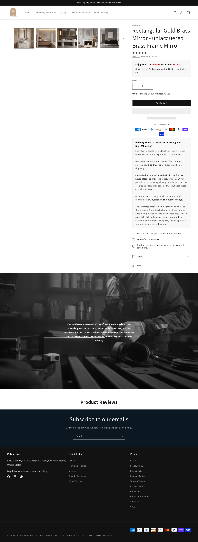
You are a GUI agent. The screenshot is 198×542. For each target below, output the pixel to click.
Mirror (72, 460)
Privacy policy (58, 535)
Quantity (136, 80)
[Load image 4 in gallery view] (88, 38)
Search (133, 460)
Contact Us (135, 491)
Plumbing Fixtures (77, 465)
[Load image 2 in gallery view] (46, 38)
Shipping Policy (137, 476)
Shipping (136, 56)
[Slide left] (10, 38)
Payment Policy (137, 486)
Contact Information (140, 496)
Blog (132, 506)
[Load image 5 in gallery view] (109, 38)
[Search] (175, 12)
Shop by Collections (78, 476)
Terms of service (73, 535)
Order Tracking (75, 481)
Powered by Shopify (29, 535)
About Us (134, 501)
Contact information (104, 535)
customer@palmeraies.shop (33, 471)
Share (138, 265)
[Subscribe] (122, 436)
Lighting (73, 471)
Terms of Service (138, 481)
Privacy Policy (136, 465)
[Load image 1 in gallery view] (24, 38)
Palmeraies (17, 535)
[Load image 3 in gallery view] (67, 38)
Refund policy (45, 535)
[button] (139, 53)
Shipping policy (88, 535)
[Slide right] (123, 38)
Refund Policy (136, 471)
